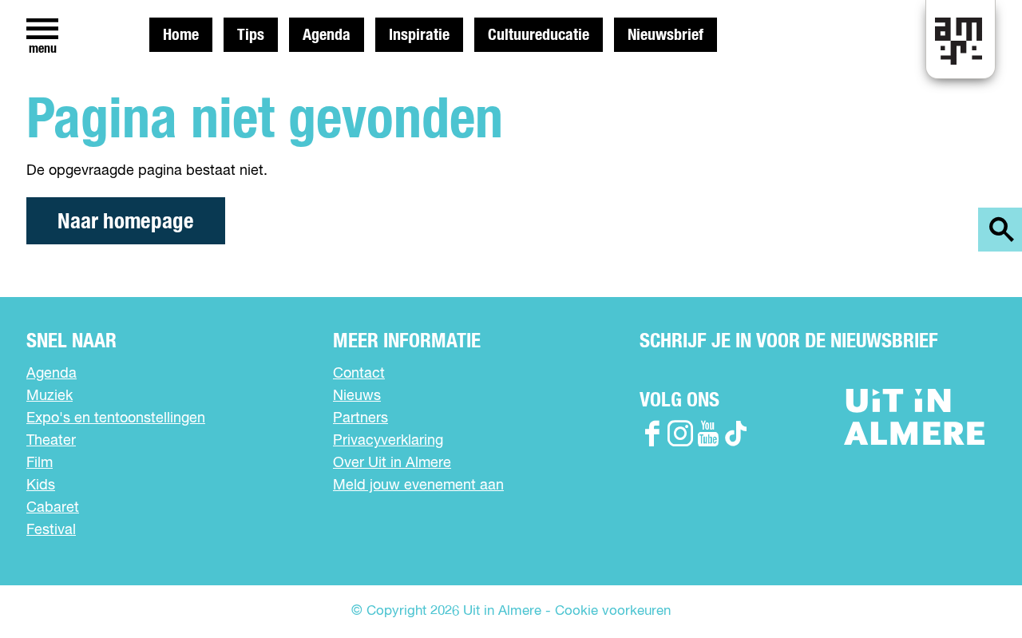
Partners (360, 418)
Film (39, 463)
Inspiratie (419, 35)
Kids (40, 485)
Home (181, 35)
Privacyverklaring (388, 441)
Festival (51, 530)
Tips (250, 35)
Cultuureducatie (538, 35)
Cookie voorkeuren (613, 611)
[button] (974, 590)
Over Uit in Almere (392, 463)
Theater (51, 441)
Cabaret (52, 508)
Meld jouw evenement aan (418, 485)
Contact (359, 374)
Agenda (327, 35)
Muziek (49, 396)
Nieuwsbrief (665, 35)
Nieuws (357, 396)
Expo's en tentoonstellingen (115, 418)
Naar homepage (125, 221)
